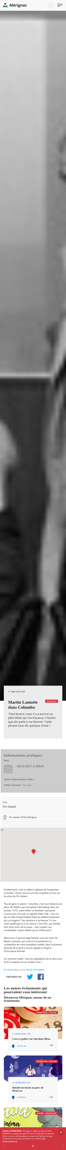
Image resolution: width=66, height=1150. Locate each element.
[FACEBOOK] (39, 977)
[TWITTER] (30, 977)
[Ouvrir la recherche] (50, 5)
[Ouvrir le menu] (59, 5)
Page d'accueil (18, 691)
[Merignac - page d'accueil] (33, 5)
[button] (33, 852)
